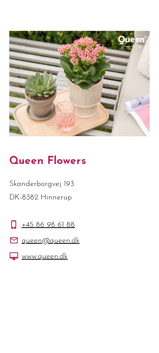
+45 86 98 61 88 (48, 225)
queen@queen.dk (51, 241)
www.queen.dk (45, 256)
